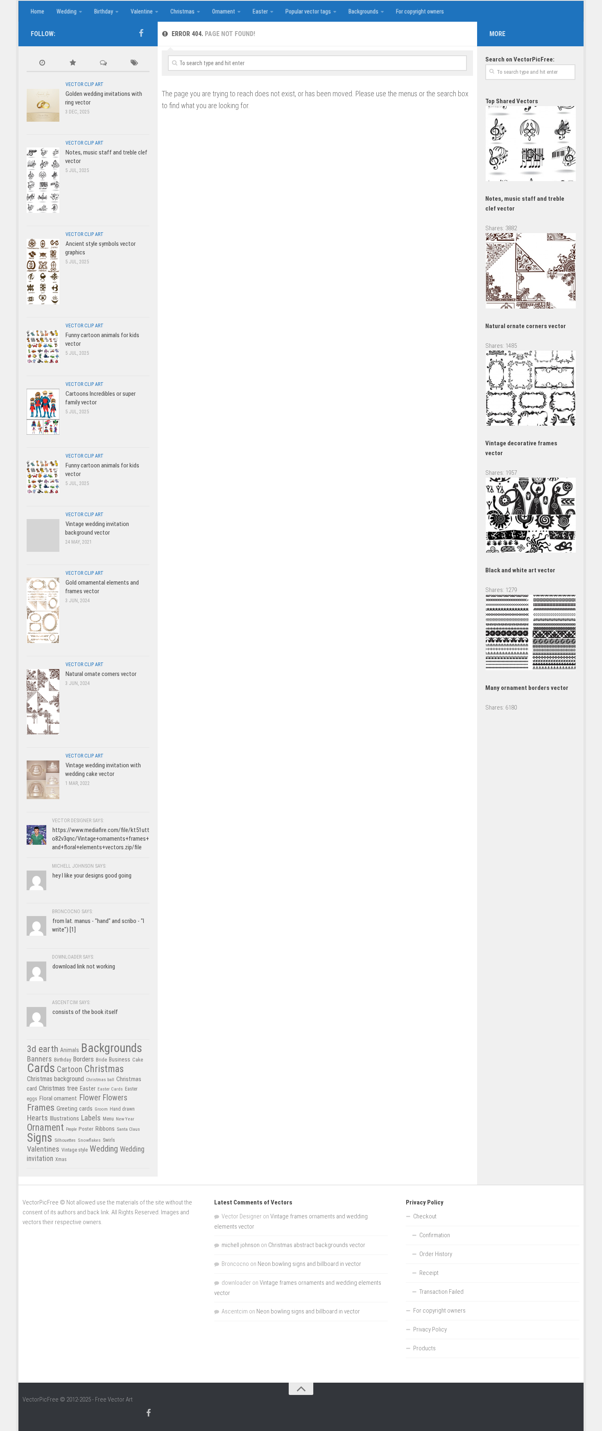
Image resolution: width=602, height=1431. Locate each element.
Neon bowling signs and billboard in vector (309, 1264)
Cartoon (69, 1069)
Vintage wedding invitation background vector (97, 528)
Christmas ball (100, 1079)
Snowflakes (89, 1140)
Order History (435, 1254)
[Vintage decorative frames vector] (530, 424)
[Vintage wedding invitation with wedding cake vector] (43, 779)
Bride (101, 1060)
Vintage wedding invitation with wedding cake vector (103, 770)
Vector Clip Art (85, 84)
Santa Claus (128, 1129)
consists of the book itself (85, 1012)
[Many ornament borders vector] (530, 668)
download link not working (83, 966)
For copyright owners (420, 11)
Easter (260, 11)
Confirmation (434, 1235)
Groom (101, 1109)
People (71, 1129)
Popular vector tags (308, 11)
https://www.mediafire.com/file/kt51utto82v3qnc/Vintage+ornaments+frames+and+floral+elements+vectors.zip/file (100, 838)
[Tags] (134, 63)
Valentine (142, 11)
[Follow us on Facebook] (140, 33)
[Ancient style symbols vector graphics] (43, 271)
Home (37, 11)
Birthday (103, 11)
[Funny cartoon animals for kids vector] (43, 346)
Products (424, 1348)
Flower (90, 1097)
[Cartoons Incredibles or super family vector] (43, 411)
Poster (86, 1128)
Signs (39, 1138)
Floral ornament (58, 1098)
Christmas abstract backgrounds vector (316, 1245)
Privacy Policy (430, 1329)
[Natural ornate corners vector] (43, 701)
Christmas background (55, 1079)
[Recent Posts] (42, 63)
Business (119, 1059)
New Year (125, 1119)
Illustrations (64, 1118)
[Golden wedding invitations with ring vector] (43, 105)
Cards (41, 1068)
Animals (69, 1050)
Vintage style (74, 1150)
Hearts (37, 1118)
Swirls (109, 1140)
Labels (91, 1118)
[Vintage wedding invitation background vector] (43, 535)
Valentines (43, 1149)
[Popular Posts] (72, 63)
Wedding (67, 11)
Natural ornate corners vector (101, 674)
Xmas (61, 1159)
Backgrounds (363, 11)
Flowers (115, 1097)
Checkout (425, 1216)
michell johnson (241, 1245)
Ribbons (105, 1128)
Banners (39, 1059)
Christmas (182, 11)
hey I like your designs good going (91, 875)
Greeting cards (75, 1108)
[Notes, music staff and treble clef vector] (43, 180)
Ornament (223, 11)
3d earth (42, 1049)
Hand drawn (122, 1109)
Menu (108, 1119)
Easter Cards (110, 1089)
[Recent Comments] (103, 63)
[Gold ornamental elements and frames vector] (43, 610)
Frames (40, 1107)
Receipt (429, 1273)
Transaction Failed (441, 1291)
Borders (83, 1059)
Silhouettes (65, 1140)
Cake (137, 1060)
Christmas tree (58, 1088)
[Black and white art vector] (530, 551)
